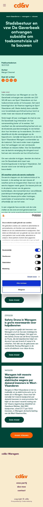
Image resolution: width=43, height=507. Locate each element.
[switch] (38, 256)
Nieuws (35, 16)
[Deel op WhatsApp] (15, 80)
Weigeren (21, 289)
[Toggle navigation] (4, 5)
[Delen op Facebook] (7, 80)
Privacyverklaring (16, 501)
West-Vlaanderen (13, 16)
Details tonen (32, 277)
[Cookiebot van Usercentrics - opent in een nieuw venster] (32, 215)
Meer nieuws (21, 435)
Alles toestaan (21, 283)
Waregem (26, 16)
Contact (22, 490)
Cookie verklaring (27, 501)
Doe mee (21, 486)
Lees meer (14, 299)
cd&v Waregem (10, 453)
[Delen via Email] (11, 80)
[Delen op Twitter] (3, 80)
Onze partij (21, 483)
